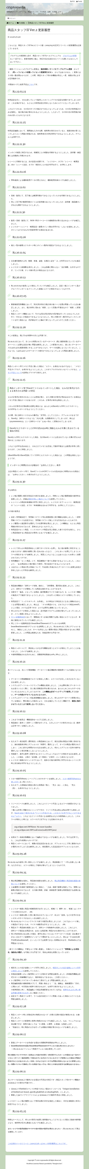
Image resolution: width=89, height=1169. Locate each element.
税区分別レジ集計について (38, 499)
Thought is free (57, 1163)
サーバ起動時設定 (18, 617)
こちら (31, 84)
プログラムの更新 (70, 56)
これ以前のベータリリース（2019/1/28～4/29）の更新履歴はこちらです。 (37, 1143)
